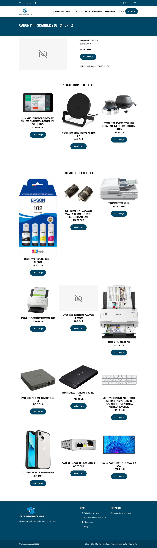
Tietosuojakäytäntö (119, 544)
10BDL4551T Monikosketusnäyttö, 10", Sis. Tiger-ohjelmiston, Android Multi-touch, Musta (38, 121)
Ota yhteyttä (96, 544)
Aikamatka (110, 11)
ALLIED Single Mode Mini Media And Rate (78, 462)
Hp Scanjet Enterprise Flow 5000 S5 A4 (38, 318)
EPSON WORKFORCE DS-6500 (119, 203)
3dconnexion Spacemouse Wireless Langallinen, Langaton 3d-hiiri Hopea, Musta (119, 126)
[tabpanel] (43, 54)
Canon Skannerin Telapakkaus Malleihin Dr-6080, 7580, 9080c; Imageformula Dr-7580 (78, 213)
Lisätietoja (88, 57)
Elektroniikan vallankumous (88, 11)
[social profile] (35, 3)
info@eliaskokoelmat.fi (128, 3)
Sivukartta (133, 544)
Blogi (121, 11)
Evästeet (106, 544)
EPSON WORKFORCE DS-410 (119, 341)
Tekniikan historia (61, 11)
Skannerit (94, 40)
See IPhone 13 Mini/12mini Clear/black (38, 472)
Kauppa (131, 11)
